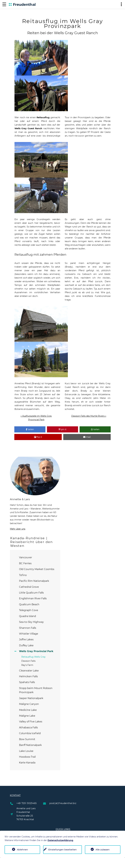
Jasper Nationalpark (31, 698)
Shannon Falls (27, 627)
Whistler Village (28, 633)
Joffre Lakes (26, 639)
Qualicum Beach (29, 604)
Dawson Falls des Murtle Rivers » (88, 416)
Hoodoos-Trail (27, 756)
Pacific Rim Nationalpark (34, 580)
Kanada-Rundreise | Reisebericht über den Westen (31, 542)
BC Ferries (25, 563)
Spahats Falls (27, 682)
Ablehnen (22, 849)
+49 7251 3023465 (26, 803)
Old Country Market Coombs (36, 569)
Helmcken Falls (28, 676)
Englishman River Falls (33, 598)
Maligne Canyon (29, 704)
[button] (29, 429)
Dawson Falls (28, 661)
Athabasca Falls (28, 727)
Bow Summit (27, 739)
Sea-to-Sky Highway (31, 622)
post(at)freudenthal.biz (62, 803)
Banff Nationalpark (30, 745)
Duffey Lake (26, 645)
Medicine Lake (28, 710)
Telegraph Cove (28, 610)
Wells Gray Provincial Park (36, 651)
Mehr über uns (17, 528)
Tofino (23, 575)
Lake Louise (26, 751)
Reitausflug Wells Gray (33, 656)
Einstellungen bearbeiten (62, 849)
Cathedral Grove (29, 586)
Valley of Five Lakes (30, 721)
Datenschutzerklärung (60, 840)
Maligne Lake (27, 715)
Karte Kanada (27, 762)
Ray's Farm (27, 665)
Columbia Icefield (30, 733)
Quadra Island (27, 616)
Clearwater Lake (29, 670)
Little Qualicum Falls (31, 592)
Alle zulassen (103, 849)
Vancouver (25, 557)
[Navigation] (4, 4)
